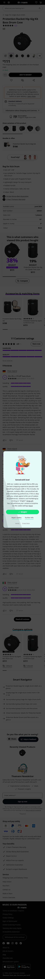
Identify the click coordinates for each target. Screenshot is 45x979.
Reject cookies (16, 518)
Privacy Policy (26, 523)
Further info (29, 518)
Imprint (17, 523)
